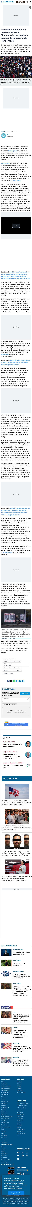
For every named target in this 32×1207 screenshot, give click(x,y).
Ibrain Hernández (9, 742)
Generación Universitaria (20, 1115)
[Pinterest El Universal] (27, 1156)
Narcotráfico (5, 1107)
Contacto (23, 1195)
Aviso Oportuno (21, 1107)
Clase (3, 1146)
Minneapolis (7, 667)
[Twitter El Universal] (27, 1152)
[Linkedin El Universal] (18, 1159)
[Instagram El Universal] (23, 1156)
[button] (20, 2)
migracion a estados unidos (12, 661)
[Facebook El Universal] (22, 1152)
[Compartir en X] (11, 681)
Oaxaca (19, 1084)
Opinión (6, 737)
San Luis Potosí (21, 1092)
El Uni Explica (5, 1092)
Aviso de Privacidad (16, 1188)
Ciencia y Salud (5, 1127)
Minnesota (17, 667)
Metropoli (4, 1103)
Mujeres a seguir (6, 1086)
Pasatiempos (21, 1129)
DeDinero (19, 1123)
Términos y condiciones (12, 1195)
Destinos (3, 1137)
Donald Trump (5, 1101)
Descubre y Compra (23, 1103)
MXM (2, 1129)
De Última (4, 1153)
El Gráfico (20, 1118)
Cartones (4, 1112)
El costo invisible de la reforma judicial (12, 745)
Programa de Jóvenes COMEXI (13, 763)
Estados (3, 1105)
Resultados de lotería (21, 1134)
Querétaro (20, 1090)
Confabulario (5, 1122)
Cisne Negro (4, 1162)
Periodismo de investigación (5, 1089)
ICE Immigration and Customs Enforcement (12, 664)
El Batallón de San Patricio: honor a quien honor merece (11, 756)
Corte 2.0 (4, 1084)
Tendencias (4, 1124)
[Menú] (30, 2)
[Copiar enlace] (20, 681)
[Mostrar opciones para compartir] (30, 7)
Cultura (3, 1120)
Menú (3, 1133)
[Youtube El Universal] (18, 1156)
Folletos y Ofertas (22, 1105)
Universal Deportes (7, 1116)
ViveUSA (19, 1125)
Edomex (19, 1081)
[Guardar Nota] (23, 681)
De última (4, 1135)
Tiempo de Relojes (6, 1159)
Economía (4, 1114)
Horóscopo (20, 1131)
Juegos (19, 1127)
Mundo (3, 131)
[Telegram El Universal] (18, 1152)
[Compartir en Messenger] (17, 681)
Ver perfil (10, 136)
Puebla (19, 1086)
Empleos (19, 1110)
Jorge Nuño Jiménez (10, 752)
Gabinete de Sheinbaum (5, 1095)
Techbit (3, 1131)
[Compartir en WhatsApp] (14, 681)
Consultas (4, 1142)
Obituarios (20, 1112)
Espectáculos (5, 1118)
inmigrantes (16, 670)
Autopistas (4, 1140)
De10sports (20, 1120)
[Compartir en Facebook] (8, 681)
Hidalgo (19, 1088)
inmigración (7, 670)
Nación (3, 1081)
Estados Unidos (8, 673)
